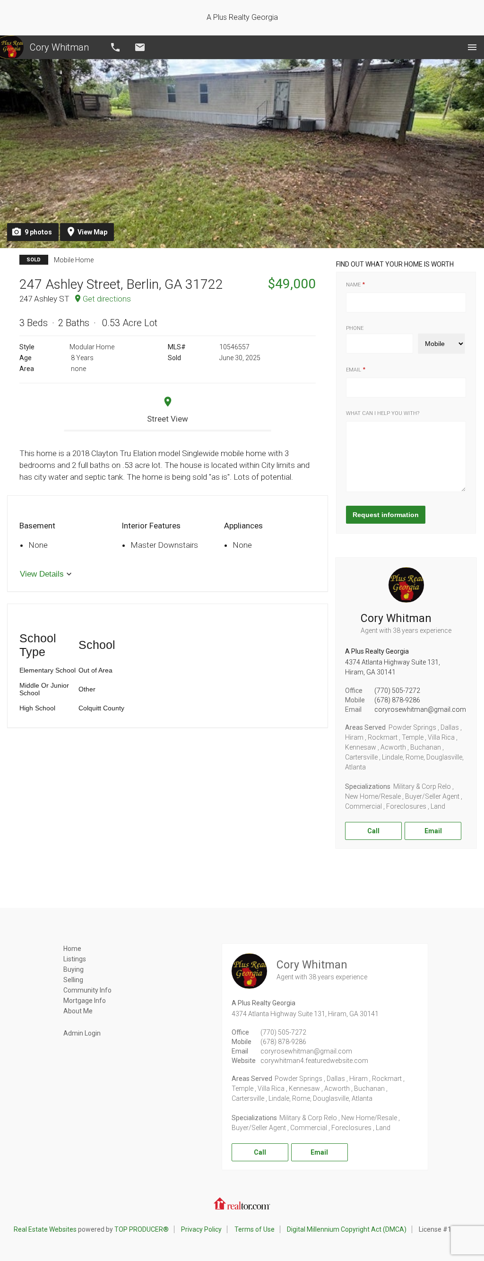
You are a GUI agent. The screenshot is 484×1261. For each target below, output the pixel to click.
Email (140, 47)
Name (353, 285)
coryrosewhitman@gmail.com (420, 709)
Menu (472, 47)
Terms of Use (254, 1229)
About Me (78, 1011)
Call (115, 47)
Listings (74, 959)
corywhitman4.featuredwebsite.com (314, 1060)
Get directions (107, 298)
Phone (354, 328)
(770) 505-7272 (397, 690)
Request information (386, 514)
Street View (167, 418)
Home (72, 948)
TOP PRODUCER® (141, 1229)
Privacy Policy (201, 1229)
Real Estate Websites (45, 1229)
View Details (42, 574)
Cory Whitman (59, 47)
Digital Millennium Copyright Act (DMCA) (346, 1229)
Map (92, 232)
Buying (73, 969)
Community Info (87, 990)
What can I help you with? (382, 413)
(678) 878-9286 (397, 700)
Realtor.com (242, 1203)
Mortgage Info (84, 1000)
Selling (73, 980)
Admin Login (82, 1033)
